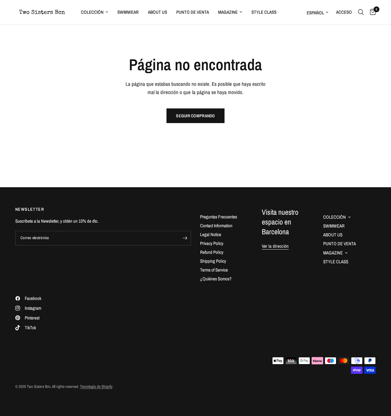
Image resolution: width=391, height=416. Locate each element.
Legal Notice (210, 234)
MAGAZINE (228, 12)
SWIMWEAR (128, 12)
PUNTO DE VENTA (192, 12)
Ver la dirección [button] (275, 246)
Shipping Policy (213, 261)
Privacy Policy (211, 243)
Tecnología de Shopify (96, 386)
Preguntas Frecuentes (218, 216)
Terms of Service (214, 270)
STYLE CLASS (263, 12)
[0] (371, 12)
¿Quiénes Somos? (216, 279)
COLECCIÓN (92, 12)
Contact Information (216, 225)
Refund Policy (211, 252)
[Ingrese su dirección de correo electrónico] (185, 238)
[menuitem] (94, 12)
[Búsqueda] (361, 12)
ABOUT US (157, 12)
